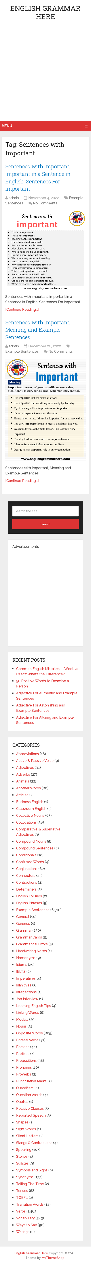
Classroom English (31, 809)
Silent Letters (27, 1136)
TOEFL (22, 1197)
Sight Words (26, 1129)
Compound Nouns (31, 841)
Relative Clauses (30, 1108)
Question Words (29, 1095)
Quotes (22, 1102)
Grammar (24, 930)
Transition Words (30, 1204)
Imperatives (26, 978)
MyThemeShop (53, 1258)
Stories (22, 1156)
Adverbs (23, 774)
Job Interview (27, 999)
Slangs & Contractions (34, 1143)
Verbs (21, 1211)
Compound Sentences (34, 848)
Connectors (25, 876)
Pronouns (24, 1067)
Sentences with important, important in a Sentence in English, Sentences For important (37, 177)
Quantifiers (25, 1088)
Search (45, 524)
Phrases (22, 1047)
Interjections (26, 992)
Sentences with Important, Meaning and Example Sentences (37, 330)
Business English (29, 802)
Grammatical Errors (32, 944)
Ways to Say (26, 1225)
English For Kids (29, 896)
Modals (22, 1019)
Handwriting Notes (31, 951)
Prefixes (22, 1054)
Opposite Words (29, 1033)
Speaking (23, 1150)
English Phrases (29, 903)
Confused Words (30, 862)
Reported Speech (31, 1115)
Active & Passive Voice (35, 761)
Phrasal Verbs (27, 1040)
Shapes (22, 1122)
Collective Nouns (30, 815)
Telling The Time (30, 1184)
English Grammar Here (45, 12)
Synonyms (25, 1177)
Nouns (21, 1026)
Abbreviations (27, 754)
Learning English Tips (33, 1006)
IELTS (21, 971)
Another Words (28, 788)
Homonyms (26, 958)
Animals (22, 781)
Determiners (26, 889)
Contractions (26, 882)
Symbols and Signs (31, 1170)
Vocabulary (25, 1218)
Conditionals (26, 855)
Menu (7, 126)
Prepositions (26, 1060)
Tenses (22, 1191)
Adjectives (25, 767)
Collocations (26, 822)
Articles (22, 795)
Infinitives (23, 985)
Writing (22, 1232)
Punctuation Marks (31, 1081)
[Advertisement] (45, 73)
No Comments (45, 203)
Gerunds (23, 923)
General (22, 917)
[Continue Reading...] (22, 309)
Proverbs (23, 1074)
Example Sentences (22, 351)
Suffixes (22, 1163)
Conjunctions (27, 869)
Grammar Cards (29, 937)
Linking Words (27, 1013)
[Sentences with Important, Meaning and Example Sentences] (45, 410)
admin (14, 198)
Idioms (21, 965)
